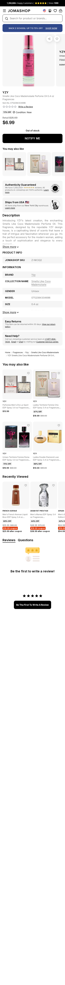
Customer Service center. (47, 342)
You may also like (13, 148)
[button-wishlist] (55, 11)
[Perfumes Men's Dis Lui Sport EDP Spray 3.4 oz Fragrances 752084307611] (28, 373)
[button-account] (50, 11)
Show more (9, 246)
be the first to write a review (32, 604)
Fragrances (18, 352)
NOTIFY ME (32, 138)
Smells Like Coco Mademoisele (45, 352)
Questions (25, 540)
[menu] (4, 11)
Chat (21, 342)
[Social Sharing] (49, 39)
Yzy (27, 352)
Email (13, 342)
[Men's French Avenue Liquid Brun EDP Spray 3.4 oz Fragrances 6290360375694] (25, 485)
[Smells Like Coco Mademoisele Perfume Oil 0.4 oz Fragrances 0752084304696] (57, 39)
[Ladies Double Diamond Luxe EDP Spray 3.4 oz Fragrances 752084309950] (58, 425)
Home (7, 352)
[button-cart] (60, 11)
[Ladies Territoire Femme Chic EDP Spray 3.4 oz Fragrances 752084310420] (58, 373)
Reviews (9, 540)
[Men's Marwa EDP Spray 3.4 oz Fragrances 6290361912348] (53, 485)
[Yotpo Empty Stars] (10, 106)
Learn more (10, 208)
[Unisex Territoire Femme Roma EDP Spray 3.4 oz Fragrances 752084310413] (28, 425)
